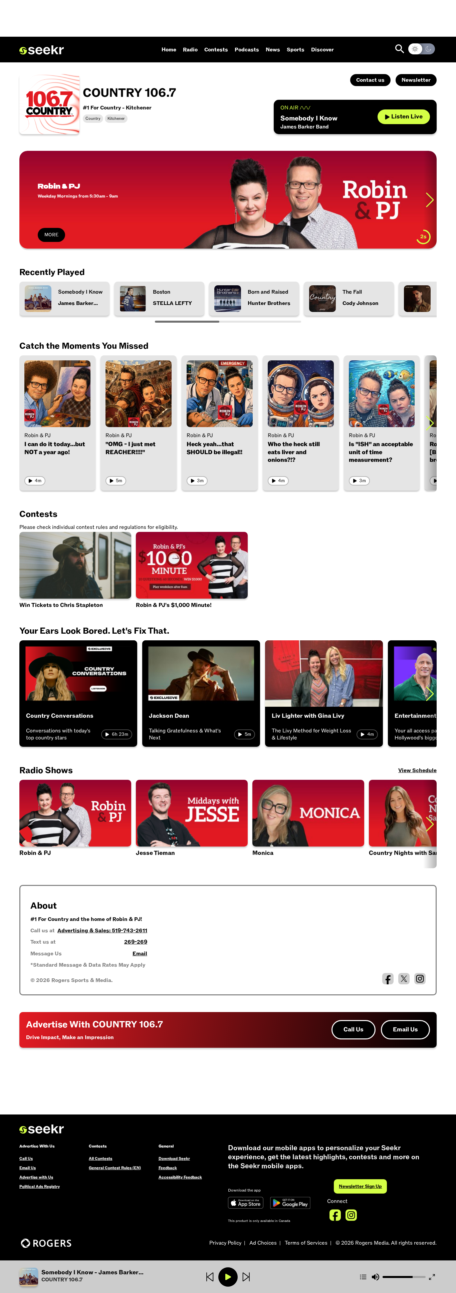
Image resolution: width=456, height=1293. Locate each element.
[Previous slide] (26, 200)
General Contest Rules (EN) (115, 1168)
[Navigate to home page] (41, 50)
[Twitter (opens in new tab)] (404, 978)
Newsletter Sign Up (360, 1186)
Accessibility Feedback (180, 1177)
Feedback (168, 1168)
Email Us (405, 1029)
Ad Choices (263, 1243)
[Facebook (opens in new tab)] (388, 978)
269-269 (135, 942)
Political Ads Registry (39, 1186)
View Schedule (417, 770)
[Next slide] (430, 423)
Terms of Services (306, 1243)
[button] (192, 824)
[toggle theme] (421, 48)
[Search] (399, 48)
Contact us (370, 80)
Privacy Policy (225, 1243)
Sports (295, 49)
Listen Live (407, 116)
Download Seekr (174, 1158)
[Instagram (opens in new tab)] (420, 978)
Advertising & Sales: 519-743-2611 (102, 930)
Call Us (354, 1029)
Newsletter (416, 80)
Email (140, 953)
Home (169, 49)
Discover (322, 49)
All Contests (100, 1158)
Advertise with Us (36, 1177)
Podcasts (247, 49)
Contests (216, 49)
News (273, 49)
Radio (190, 49)
